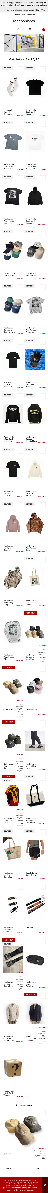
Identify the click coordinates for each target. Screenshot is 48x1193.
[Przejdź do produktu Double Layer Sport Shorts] (35, 850)
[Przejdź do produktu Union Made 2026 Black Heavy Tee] (35, 87)
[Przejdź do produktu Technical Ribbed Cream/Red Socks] (13, 87)
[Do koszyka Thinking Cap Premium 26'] (20, 232)
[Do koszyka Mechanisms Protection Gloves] (42, 341)
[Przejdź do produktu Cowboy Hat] (13, 686)
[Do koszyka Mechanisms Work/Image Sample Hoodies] (20, 559)
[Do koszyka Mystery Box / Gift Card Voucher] (20, 1050)
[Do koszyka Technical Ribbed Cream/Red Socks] (20, 69)
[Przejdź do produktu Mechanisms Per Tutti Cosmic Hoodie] (13, 523)
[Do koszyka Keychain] (42, 887)
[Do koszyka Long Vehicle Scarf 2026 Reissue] (20, 777)
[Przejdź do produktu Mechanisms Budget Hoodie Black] (35, 414)
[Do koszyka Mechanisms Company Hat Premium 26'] (20, 287)
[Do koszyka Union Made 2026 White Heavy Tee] (42, 123)
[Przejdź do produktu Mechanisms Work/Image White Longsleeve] (13, 632)
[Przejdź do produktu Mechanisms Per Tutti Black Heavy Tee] (13, 468)
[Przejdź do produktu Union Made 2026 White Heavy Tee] (35, 141)
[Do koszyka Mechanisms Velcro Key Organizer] (20, 887)
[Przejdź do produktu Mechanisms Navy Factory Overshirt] (35, 1013)
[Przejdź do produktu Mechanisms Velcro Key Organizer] (13, 904)
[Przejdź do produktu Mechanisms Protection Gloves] (35, 359)
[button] (6, 29)
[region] (24, 43)
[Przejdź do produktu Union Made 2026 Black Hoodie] (35, 196)
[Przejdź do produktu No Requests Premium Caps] (13, 741)
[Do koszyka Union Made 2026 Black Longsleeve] (20, 396)
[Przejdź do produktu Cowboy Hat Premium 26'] (35, 250)
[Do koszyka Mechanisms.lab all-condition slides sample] (42, 723)
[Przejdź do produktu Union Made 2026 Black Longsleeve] (13, 414)
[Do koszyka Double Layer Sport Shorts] (42, 832)
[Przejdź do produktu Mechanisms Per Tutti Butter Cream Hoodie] (35, 468)
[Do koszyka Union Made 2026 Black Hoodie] (42, 178)
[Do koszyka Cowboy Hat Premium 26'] (42, 232)
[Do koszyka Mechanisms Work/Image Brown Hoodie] (42, 505)
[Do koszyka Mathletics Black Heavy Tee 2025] (20, 341)
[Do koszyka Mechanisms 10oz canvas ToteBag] (42, 559)
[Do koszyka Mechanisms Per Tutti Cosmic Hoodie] (20, 505)
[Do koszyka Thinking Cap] (42, 668)
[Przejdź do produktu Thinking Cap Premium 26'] (13, 250)
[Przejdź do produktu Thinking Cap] (35, 686)
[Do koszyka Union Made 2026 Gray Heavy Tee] (20, 123)
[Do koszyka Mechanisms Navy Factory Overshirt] (42, 995)
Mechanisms (24, 21)
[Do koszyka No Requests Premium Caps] (20, 723)
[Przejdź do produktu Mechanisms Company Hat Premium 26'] (13, 305)
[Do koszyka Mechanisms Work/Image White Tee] (42, 287)
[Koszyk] (42, 29)
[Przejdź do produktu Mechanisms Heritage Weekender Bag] (35, 795)
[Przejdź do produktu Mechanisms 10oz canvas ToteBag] (35, 577)
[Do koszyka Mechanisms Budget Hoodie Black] (42, 396)
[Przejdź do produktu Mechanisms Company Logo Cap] (35, 632)
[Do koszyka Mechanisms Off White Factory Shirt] (20, 995)
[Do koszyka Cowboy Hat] (20, 668)
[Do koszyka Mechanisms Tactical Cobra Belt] (20, 941)
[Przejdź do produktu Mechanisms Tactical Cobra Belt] (13, 959)
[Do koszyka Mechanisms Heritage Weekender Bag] (42, 777)
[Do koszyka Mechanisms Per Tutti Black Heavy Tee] (20, 450)
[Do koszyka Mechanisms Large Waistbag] (42, 941)
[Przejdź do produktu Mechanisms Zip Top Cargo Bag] (13, 850)
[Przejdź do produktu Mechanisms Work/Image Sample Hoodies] (13, 577)
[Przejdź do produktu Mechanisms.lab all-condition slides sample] (35, 741)
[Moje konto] (30, 29)
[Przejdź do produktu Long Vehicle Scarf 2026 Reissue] (13, 795)
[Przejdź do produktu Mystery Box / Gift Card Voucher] (13, 1068)
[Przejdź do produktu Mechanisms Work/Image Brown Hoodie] (35, 523)
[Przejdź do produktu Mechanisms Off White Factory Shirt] (13, 1013)
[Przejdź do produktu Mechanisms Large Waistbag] (35, 959)
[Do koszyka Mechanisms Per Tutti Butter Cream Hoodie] (42, 450)
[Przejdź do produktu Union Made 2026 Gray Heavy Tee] (13, 141)
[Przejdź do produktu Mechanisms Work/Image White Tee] (35, 305)
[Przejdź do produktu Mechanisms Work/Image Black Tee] (13, 196)
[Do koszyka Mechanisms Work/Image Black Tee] (20, 178)
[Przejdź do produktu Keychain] (35, 904)
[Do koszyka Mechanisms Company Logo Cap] (42, 614)
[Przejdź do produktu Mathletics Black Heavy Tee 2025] (13, 359)
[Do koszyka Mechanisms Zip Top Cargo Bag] (20, 832)
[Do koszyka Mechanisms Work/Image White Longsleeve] (20, 614)
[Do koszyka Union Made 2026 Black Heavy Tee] (42, 69)
